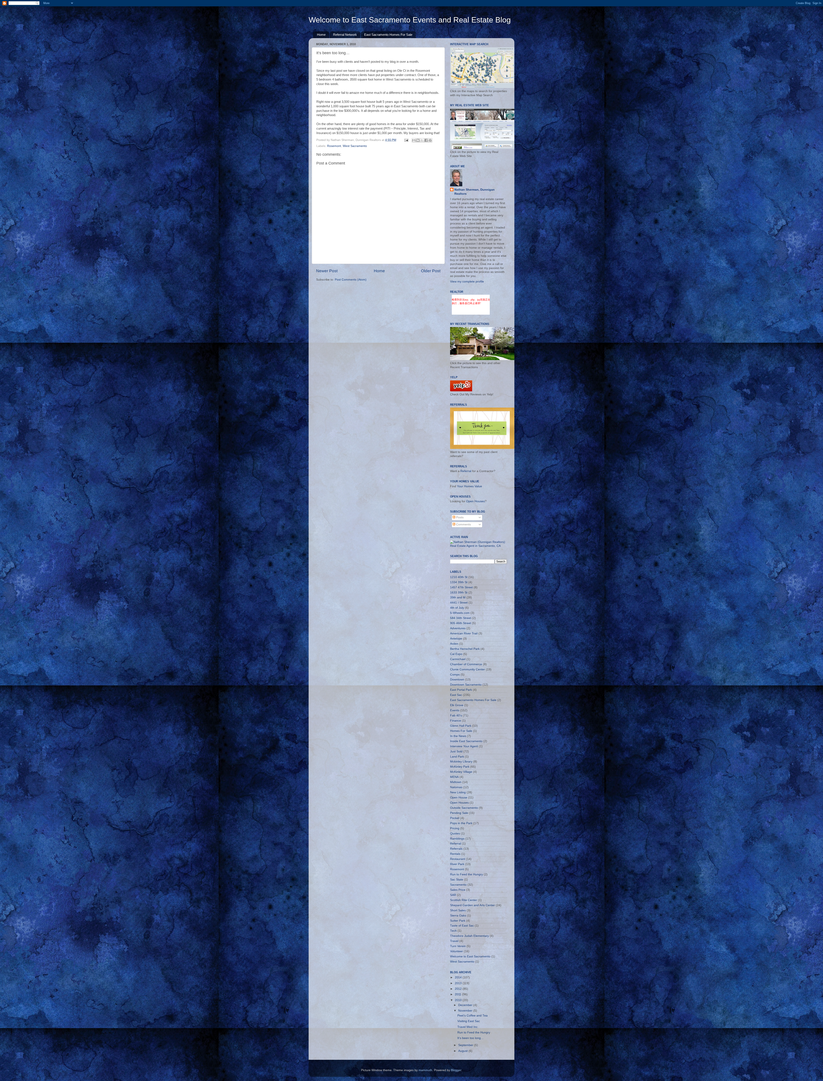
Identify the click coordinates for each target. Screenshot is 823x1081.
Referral (465, 471)
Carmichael (458, 659)
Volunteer (456, 951)
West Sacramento (355, 146)
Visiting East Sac (468, 1021)
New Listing (458, 792)
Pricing (454, 828)
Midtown (455, 782)
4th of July (457, 607)
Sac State (456, 879)
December (465, 1005)
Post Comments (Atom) (350, 279)
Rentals (455, 853)
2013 (459, 983)
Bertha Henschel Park (465, 648)
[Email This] (414, 140)
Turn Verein (458, 946)
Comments (463, 524)
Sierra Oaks (458, 915)
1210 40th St (458, 577)
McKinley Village (461, 771)
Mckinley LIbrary (461, 761)
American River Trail (464, 633)
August (463, 1051)
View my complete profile (467, 281)
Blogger (456, 1070)
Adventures (458, 628)
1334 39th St (458, 582)
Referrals (456, 848)
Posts (459, 517)
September (466, 1045)
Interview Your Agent (464, 746)
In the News (458, 736)
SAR (453, 895)
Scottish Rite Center (463, 900)
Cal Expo (456, 654)
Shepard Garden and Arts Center (472, 905)
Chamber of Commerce (466, 664)
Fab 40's (456, 715)
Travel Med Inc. (467, 1027)
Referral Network (345, 34)
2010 (459, 1000)
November (465, 1010)
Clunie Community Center (467, 669)
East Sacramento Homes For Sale (388, 34)
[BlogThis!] (418, 140)
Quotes (455, 833)
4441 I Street (459, 602)
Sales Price (457, 889)
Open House (458, 797)
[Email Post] (406, 140)
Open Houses (475, 501)
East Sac (456, 695)
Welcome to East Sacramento (470, 956)
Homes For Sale (461, 731)
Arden (454, 643)
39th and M (458, 597)
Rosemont (334, 146)
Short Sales (458, 910)
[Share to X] (422, 140)
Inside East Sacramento (466, 741)
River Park (457, 864)
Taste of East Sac (462, 925)
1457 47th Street (461, 587)
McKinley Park (459, 766)
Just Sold (456, 751)
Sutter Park (457, 920)
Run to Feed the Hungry (466, 874)
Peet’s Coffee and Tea (472, 1015)
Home (321, 34)
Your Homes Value (469, 486)
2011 (458, 994)
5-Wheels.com (460, 613)
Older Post (430, 271)
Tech (453, 930)
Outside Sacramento (464, 807)
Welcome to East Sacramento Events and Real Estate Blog (410, 19)
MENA (454, 777)
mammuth (425, 1070)
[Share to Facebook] (426, 140)
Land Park (457, 756)
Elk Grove (456, 705)
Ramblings (457, 838)
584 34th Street (460, 618)
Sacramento (458, 884)
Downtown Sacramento (466, 684)
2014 (459, 977)
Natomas (456, 787)
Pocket (454, 818)
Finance (455, 720)
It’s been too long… (470, 1038)
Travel (454, 941)
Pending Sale (459, 813)
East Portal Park (461, 689)
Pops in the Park (461, 823)
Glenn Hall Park (460, 725)
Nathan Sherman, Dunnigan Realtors (474, 191)
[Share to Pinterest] (430, 140)
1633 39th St (458, 592)
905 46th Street (460, 623)
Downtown (457, 679)
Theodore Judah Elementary (469, 935)
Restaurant (457, 859)
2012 (459, 988)
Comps (455, 674)
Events (454, 710)
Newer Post (327, 271)
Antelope (456, 638)
